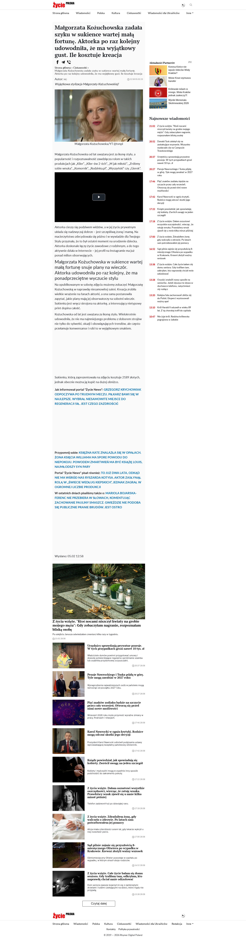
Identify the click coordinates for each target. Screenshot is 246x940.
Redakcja (177, 924)
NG (65, 79)
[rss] (183, 5)
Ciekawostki (134, 13)
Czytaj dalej (99, 903)
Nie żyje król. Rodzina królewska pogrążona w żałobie (173, 318)
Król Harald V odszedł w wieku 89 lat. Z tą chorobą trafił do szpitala (174, 309)
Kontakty (111, 929)
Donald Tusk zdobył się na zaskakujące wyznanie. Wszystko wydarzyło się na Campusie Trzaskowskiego (173, 146)
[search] (190, 5)
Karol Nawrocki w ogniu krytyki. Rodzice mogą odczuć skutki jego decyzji (173, 200)
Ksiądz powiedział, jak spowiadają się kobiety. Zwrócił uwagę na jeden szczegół (175, 212)
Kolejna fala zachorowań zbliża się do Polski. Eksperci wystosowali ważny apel (174, 298)
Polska (101, 13)
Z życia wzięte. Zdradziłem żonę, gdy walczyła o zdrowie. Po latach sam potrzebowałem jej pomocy (174, 240)
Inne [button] (188, 13)
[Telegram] (63, 62)
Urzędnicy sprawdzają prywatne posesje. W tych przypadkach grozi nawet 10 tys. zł (174, 160)
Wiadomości (83, 13)
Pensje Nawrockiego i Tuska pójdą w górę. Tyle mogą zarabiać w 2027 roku (174, 172)
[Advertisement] (99, 352)
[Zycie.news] (63, 5)
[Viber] (69, 62)
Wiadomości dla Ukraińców (164, 13)
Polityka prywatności (129, 929)
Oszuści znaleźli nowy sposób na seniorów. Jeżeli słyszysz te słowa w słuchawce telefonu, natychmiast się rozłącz (175, 284)
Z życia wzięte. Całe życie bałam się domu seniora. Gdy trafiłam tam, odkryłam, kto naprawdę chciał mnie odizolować (175, 269)
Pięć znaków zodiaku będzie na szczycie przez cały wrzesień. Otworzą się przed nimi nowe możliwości (172, 186)
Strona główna (61, 13)
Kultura (116, 13)
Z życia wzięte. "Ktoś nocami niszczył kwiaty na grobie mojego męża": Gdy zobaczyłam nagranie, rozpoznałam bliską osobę (174, 131)
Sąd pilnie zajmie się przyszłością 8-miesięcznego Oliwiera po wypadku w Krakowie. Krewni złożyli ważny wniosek (175, 254)
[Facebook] (57, 62)
